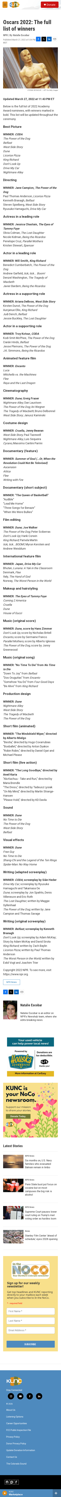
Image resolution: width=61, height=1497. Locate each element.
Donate (51, 4)
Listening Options (14, 1417)
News (27, 1231)
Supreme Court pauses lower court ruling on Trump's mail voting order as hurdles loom (41, 1215)
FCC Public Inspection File (18, 1430)
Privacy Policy (13, 1437)
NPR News (11, 982)
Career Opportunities (16, 1423)
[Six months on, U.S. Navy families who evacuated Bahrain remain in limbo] (13, 1161)
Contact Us (11, 1457)
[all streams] (57, 1493)
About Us (10, 1410)
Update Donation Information (20, 1450)
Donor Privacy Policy (16, 1443)
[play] (5, 1493)
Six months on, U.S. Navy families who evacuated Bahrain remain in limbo (38, 1164)
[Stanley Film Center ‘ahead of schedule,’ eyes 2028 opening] (13, 1236)
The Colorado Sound (16, 1464)
